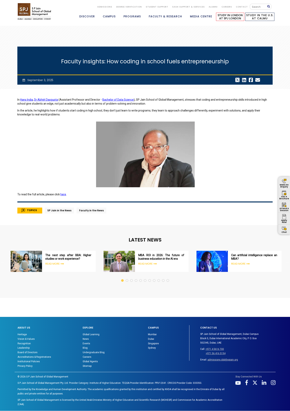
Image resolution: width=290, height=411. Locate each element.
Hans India (26, 99)
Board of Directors (27, 352)
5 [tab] (140, 276)
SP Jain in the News (59, 210)
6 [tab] (145, 276)
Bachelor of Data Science (118, 99)
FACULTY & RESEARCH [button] (165, 16)
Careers (227, 6)
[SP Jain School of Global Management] (34, 11)
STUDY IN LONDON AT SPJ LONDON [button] (230, 16)
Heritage (22, 334)
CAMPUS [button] (109, 16)
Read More (52, 264)
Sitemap (87, 366)
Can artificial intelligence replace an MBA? (254, 257)
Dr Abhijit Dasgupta (46, 99)
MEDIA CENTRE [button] (201, 16)
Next (287, 262)
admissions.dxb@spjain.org (223, 359)
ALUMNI (213, 6)
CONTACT (242, 6)
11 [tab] (168, 276)
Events (86, 343)
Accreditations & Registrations (34, 357)
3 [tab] (131, 276)
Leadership (24, 347)
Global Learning (91, 334)
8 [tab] (154, 276)
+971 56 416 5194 (215, 353)
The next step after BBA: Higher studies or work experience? (68, 257)
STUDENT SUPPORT (157, 6)
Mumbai (152, 334)
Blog (85, 347)
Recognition (24, 343)
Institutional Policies (29, 361)
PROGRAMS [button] (132, 16)
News (86, 339)
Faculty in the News (91, 210)
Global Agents (90, 361)
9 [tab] (158, 276)
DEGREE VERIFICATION (129, 6)
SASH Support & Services (188, 6)
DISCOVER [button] (87, 16)
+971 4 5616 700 (215, 349)
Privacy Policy (25, 366)
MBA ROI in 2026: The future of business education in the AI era (161, 257)
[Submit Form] (269, 6)
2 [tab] (127, 276)
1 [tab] (122, 276)
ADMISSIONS (104, 6)
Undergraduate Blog (94, 352)
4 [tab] (136, 276)
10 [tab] (163, 276)
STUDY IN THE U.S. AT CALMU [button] (259, 16)
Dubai (151, 339)
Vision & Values (26, 339)
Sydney (152, 347)
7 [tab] (149, 276)
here (63, 194)
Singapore (153, 343)
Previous (3, 262)
